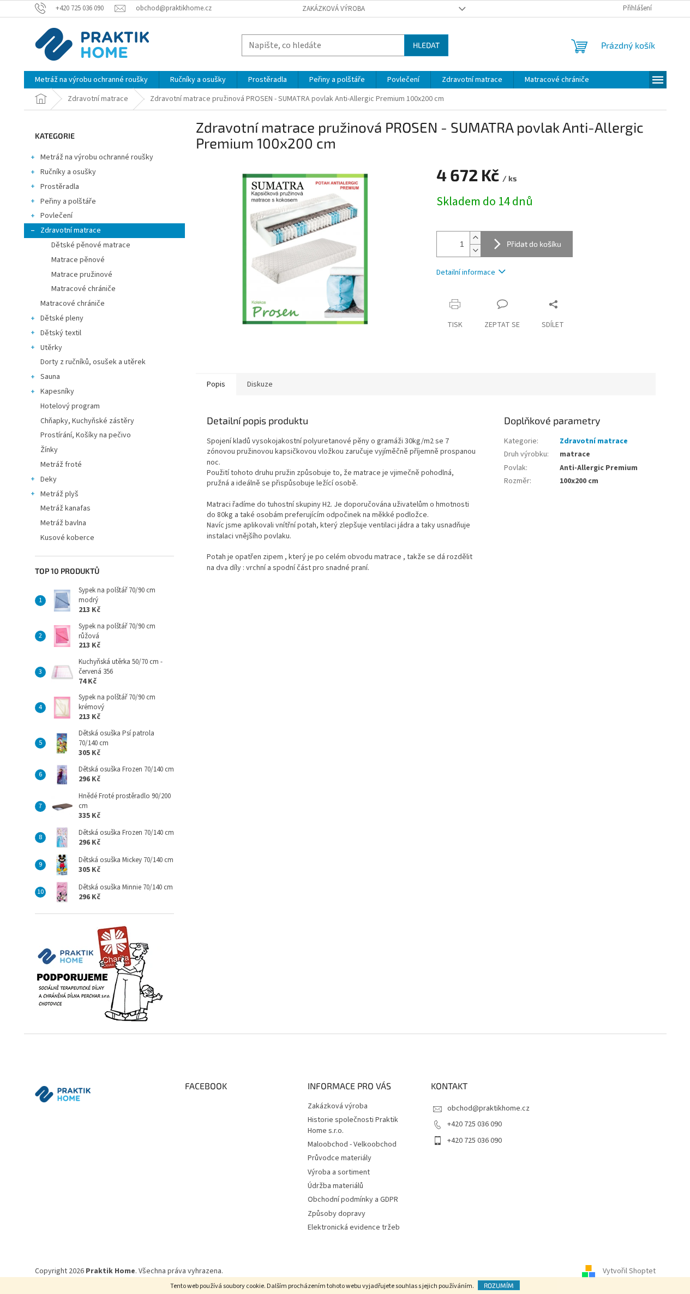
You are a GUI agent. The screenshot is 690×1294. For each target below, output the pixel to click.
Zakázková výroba (333, 9)
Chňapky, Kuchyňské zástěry (87, 420)
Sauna (50, 376)
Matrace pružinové (81, 274)
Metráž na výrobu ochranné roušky (96, 157)
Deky (48, 479)
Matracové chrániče (83, 288)
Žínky (49, 449)
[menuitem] (91, 79)
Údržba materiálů (335, 1185)
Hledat (426, 45)
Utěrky (51, 347)
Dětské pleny (61, 318)
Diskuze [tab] (260, 384)
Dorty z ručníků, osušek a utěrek (93, 362)
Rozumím (499, 1285)
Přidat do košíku (534, 243)
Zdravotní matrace (70, 230)
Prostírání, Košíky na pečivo (85, 435)
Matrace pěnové (78, 259)
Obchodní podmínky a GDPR (353, 1199)
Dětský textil (60, 333)
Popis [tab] (216, 384)
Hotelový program (70, 406)
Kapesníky (57, 391)
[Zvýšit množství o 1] (475, 238)
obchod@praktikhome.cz (488, 1108)
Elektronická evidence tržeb (354, 1227)
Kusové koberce (67, 537)
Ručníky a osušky (68, 172)
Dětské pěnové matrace (90, 245)
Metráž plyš (59, 494)
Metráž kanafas (65, 508)
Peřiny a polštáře (68, 201)
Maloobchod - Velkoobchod (352, 1144)
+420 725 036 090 (474, 1124)
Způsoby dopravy (336, 1213)
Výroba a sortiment (339, 1172)
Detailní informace (465, 272)
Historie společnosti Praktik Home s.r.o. (353, 1125)
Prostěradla (59, 186)
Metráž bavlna (64, 523)
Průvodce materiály (339, 1158)
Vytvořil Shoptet (629, 1271)
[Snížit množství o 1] (475, 250)
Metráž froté (61, 464)
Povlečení (56, 215)
